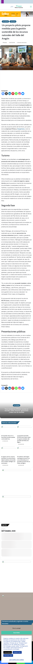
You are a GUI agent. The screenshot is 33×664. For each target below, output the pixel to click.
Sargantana (21, 129)
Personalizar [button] (7, 652)
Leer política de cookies (16, 660)
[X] (6, 93)
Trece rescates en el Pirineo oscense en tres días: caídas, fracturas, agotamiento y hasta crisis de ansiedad (16, 410)
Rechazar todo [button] (8, 655)
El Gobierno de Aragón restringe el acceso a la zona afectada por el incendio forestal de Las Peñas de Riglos (23, 460)
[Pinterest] (12, 93)
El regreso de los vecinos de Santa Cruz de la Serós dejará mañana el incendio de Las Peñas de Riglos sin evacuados (8, 460)
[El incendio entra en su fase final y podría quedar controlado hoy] (8, 430)
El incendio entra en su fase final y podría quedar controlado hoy (8, 437)
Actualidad (5, 21)
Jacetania (12, 21)
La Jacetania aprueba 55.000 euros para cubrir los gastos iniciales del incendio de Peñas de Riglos (24, 439)
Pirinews (5, 42)
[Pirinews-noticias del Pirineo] (16, 6)
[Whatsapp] (16, 93)
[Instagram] (19, 93)
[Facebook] (3, 93)
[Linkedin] (9, 93)
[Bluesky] (22, 93)
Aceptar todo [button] (17, 652)
